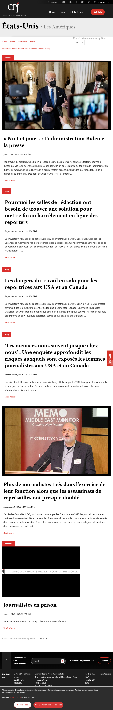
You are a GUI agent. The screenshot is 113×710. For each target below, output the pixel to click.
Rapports (8, 543)
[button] (108, 2)
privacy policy (15, 697)
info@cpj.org (105, 673)
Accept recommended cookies (48, 705)
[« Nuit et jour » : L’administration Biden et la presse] (56, 95)
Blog (7, 191)
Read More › (9, 181)
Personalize (22, 705)
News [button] (52, 12)
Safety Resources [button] (78, 12)
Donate (104, 660)
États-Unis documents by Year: (90, 38)
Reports (13, 42)
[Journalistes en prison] (41, 614)
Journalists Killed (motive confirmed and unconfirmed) (26, 48)
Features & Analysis (27, 42)
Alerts (4, 42)
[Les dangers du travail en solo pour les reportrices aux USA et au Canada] (56, 300)
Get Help (98, 11)
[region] (56, 698)
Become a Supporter (80, 660)
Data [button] (62, 12)
